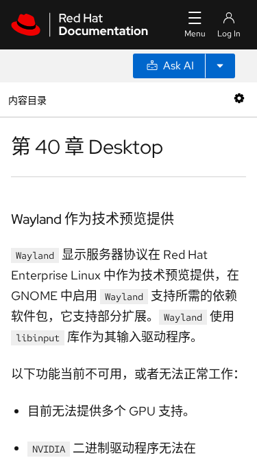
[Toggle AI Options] (220, 66)
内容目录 (27, 99)
